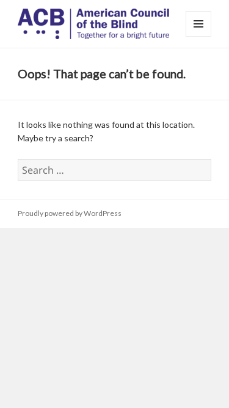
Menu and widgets (198, 36)
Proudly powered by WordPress (70, 213)
